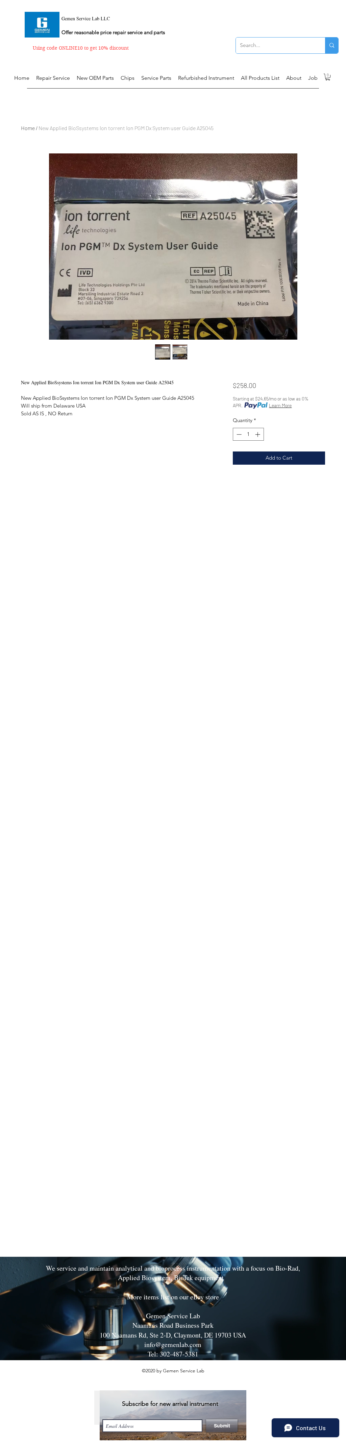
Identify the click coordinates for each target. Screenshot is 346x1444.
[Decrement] (238, 434)
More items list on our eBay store (173, 1296)
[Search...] (331, 45)
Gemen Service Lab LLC (85, 18)
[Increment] (258, 434)
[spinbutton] (248, 434)
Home (28, 128)
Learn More (280, 405)
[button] (328, 77)
